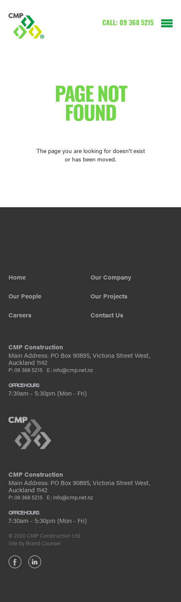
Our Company (110, 277)
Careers (20, 315)
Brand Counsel (43, 543)
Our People (24, 296)
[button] (163, 17)
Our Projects (109, 296)
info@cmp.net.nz (73, 370)
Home (17, 277)
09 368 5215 (137, 23)
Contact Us (106, 315)
